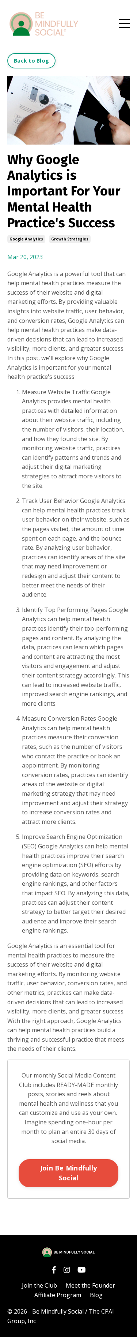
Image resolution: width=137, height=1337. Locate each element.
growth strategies (69, 239)
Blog (96, 1295)
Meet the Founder (90, 1285)
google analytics (26, 239)
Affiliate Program (57, 1295)
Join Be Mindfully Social (68, 1173)
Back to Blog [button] (31, 60)
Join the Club (39, 1285)
